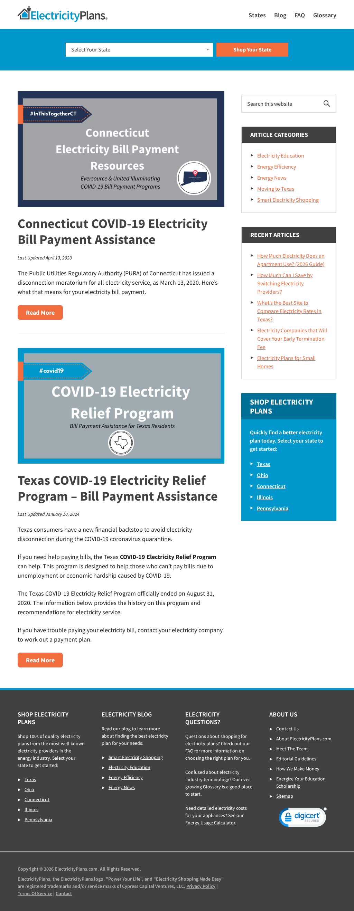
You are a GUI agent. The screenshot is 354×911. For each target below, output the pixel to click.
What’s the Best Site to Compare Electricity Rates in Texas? (289, 311)
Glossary (212, 787)
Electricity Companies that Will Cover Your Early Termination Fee (292, 338)
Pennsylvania (272, 508)
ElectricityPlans (63, 14)
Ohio (262, 475)
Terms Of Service (35, 893)
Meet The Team (292, 749)
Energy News (272, 177)
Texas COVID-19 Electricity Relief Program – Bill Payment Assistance (118, 488)
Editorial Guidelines (296, 759)
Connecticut (271, 486)
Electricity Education (280, 155)
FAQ (189, 751)
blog (126, 728)
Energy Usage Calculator (210, 822)
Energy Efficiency (276, 166)
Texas (263, 464)
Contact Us (287, 728)
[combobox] (139, 50)
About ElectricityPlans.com (304, 739)
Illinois (265, 497)
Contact (64, 893)
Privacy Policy (200, 886)
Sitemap (284, 796)
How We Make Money (297, 769)
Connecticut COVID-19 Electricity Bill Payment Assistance (113, 231)
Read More (44, 314)
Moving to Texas (275, 188)
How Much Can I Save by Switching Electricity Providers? (285, 283)
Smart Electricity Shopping (288, 199)
